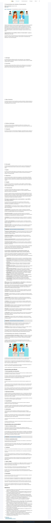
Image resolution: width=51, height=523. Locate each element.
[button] (39, 1)
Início (5, 9)
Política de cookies (32, 521)
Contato (28, 521)
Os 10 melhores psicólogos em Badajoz (10, 518)
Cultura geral (9, 9)
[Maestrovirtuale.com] (13, 1)
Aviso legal (24, 521)
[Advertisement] (18, 44)
